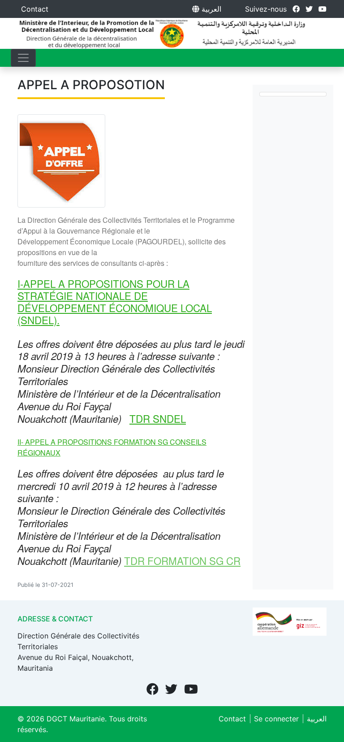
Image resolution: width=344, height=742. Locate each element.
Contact (34, 8)
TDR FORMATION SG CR (182, 560)
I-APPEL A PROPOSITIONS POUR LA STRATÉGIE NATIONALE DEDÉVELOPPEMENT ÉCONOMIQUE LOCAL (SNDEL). (114, 301)
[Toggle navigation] (23, 58)
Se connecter (276, 718)
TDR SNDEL (157, 418)
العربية (210, 8)
